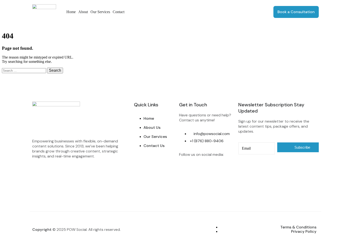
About (83, 12)
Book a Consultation (296, 11)
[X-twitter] (185, 181)
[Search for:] (24, 70)
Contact (118, 12)
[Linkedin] (213, 168)
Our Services (100, 12)
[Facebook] (185, 168)
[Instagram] (199, 168)
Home (71, 12)
